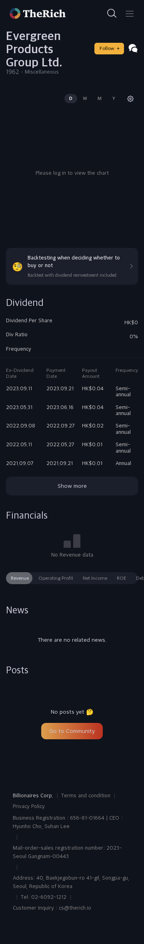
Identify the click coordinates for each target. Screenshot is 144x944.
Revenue (20, 578)
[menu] (129, 13)
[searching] (112, 13)
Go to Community (72, 730)
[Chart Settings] (130, 98)
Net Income (95, 578)
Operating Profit (55, 578)
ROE (121, 578)
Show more (72, 485)
